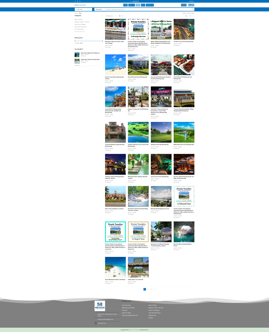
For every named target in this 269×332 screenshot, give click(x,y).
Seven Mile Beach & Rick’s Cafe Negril (115, 279)
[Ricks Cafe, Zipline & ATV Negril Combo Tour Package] (77, 54)
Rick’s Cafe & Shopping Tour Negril (114, 208)
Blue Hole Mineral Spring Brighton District (183, 244)
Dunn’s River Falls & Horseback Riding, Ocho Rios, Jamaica (138, 209)
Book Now (191, 1)
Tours (138, 5)
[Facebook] (75, 1)
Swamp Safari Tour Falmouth (135, 279)
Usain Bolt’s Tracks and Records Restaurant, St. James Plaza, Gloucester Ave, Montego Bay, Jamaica (159, 111)
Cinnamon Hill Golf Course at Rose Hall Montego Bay (138, 145)
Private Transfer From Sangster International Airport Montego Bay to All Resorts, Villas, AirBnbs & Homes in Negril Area (138, 246)
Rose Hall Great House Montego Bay (137, 77)
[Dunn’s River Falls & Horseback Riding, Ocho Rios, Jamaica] (77, 61)
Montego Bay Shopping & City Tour (160, 208)
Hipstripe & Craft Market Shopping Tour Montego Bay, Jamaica (160, 244)
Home (125, 5)
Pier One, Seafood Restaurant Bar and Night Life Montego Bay (184, 177)
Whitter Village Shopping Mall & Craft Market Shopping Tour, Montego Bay (160, 42)
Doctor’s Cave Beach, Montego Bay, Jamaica (114, 77)
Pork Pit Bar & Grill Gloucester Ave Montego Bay (183, 77)
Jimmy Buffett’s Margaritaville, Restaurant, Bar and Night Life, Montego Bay (113, 110)
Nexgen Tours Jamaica (134, 329)
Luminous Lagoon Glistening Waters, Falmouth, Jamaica (114, 177)
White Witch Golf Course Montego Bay (184, 144)
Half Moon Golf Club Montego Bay (160, 144)
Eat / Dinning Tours (79, 29)
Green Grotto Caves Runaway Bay (160, 176)
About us (131, 5)
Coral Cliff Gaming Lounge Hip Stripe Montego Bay (114, 145)
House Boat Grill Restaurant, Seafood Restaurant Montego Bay (161, 77)
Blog (143, 5)
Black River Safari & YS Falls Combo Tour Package (114, 42)
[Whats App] (79, 1)
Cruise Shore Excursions (81, 26)
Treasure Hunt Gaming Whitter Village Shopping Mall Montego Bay (184, 109)
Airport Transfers (79, 19)
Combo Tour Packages (80, 24)
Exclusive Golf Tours (80, 31)
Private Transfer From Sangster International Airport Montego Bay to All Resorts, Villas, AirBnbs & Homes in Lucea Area (115, 246)
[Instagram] (77, 1)
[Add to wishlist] (114, 30)
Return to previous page (188, 13)
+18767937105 (145, 1)
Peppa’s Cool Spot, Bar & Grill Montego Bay (138, 109)
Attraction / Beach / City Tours (82, 22)
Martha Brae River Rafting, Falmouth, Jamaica (137, 177)
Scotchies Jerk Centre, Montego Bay (183, 41)
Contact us (150, 5)
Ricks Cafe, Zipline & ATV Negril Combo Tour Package (91, 53)
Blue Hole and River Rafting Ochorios (90, 66)
